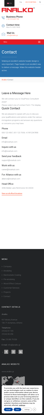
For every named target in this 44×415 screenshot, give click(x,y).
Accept (8, 409)
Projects (7, 292)
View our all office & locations (12, 193)
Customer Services (11, 288)
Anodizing (7, 271)
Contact (6, 296)
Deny (17, 409)
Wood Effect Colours (12, 283)
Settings (27, 409)
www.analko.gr (8, 371)
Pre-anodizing (9, 279)
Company (7, 266)
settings (22, 405)
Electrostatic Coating (12, 275)
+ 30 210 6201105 (12, 19)
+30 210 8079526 (30, 2)
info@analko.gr (12, 35)
